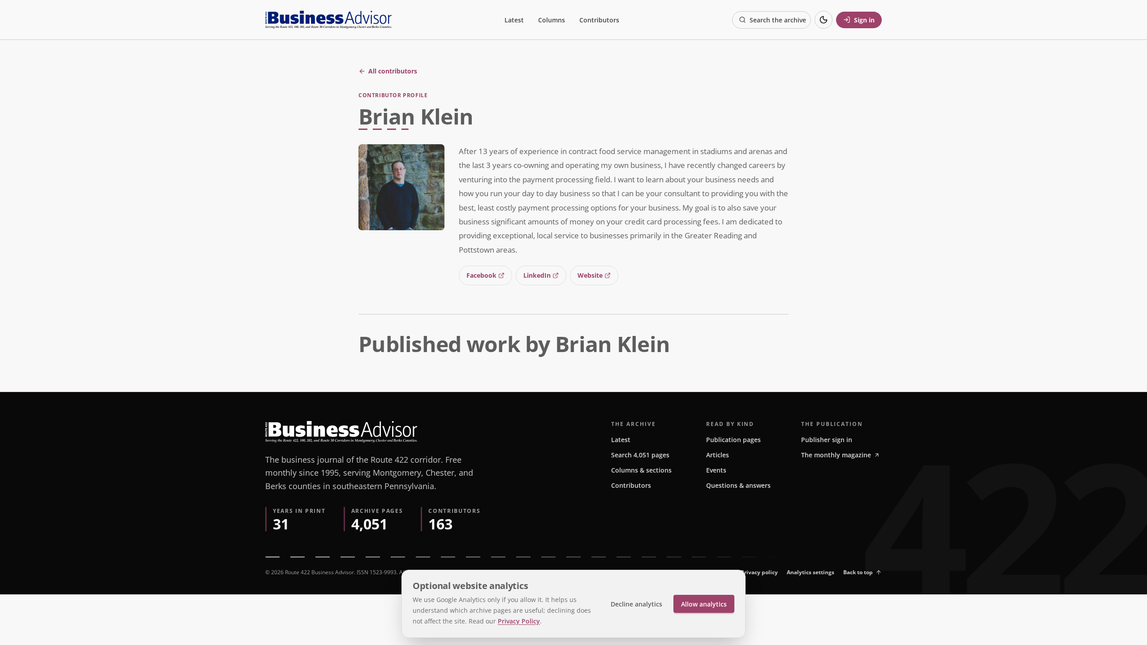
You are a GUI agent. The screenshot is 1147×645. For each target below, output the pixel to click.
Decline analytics (636, 604)
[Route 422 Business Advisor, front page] (328, 20)
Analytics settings (810, 572)
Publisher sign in (826, 439)
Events (716, 470)
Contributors (599, 20)
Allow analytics (704, 604)
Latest (514, 20)
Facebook (481, 275)
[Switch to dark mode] (823, 20)
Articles (717, 455)
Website (590, 275)
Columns (551, 20)
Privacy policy (759, 572)
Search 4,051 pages (640, 455)
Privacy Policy (519, 621)
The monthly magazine (836, 455)
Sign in (864, 20)
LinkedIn (537, 275)
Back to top (858, 572)
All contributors (392, 71)
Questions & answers (738, 485)
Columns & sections (641, 470)
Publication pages (733, 439)
